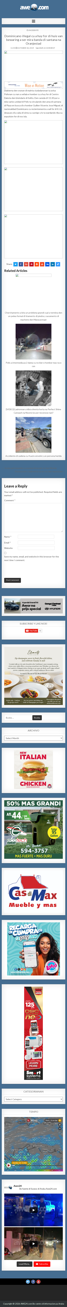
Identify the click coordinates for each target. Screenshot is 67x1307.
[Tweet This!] (15, 264)
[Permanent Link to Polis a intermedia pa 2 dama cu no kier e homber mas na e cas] (33, 341)
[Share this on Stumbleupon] (42, 264)
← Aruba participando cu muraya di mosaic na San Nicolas (29, 468)
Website (8, 548)
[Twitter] (28, 1282)
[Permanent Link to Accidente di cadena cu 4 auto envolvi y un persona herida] (33, 435)
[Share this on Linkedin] (52, 264)
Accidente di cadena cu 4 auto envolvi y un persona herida (33, 456)
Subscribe (43, 1264)
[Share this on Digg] (47, 264)
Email (7, 542)
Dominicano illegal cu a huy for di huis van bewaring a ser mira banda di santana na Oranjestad (33, 39)
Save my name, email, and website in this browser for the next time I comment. (31, 558)
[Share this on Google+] (26, 264)
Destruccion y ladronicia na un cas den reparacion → (40, 471)
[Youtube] (38, 1282)
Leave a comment (46, 48)
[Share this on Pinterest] (31, 264)
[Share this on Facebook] (21, 264)
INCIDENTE (34, 30)
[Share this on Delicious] (58, 264)
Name (7, 536)
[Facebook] (33, 1282)
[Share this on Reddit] (37, 264)
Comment (9, 500)
